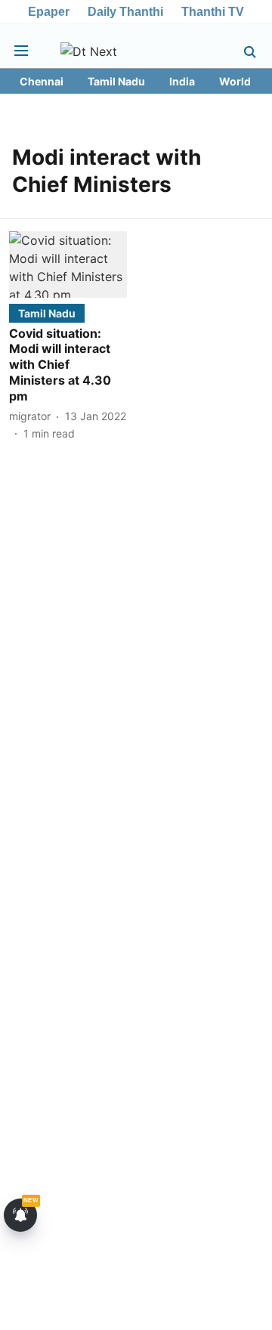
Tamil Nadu (116, 81)
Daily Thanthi (125, 11)
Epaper (49, 11)
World (235, 81)
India (182, 81)
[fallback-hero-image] (68, 264)
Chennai (41, 81)
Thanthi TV (212, 11)
